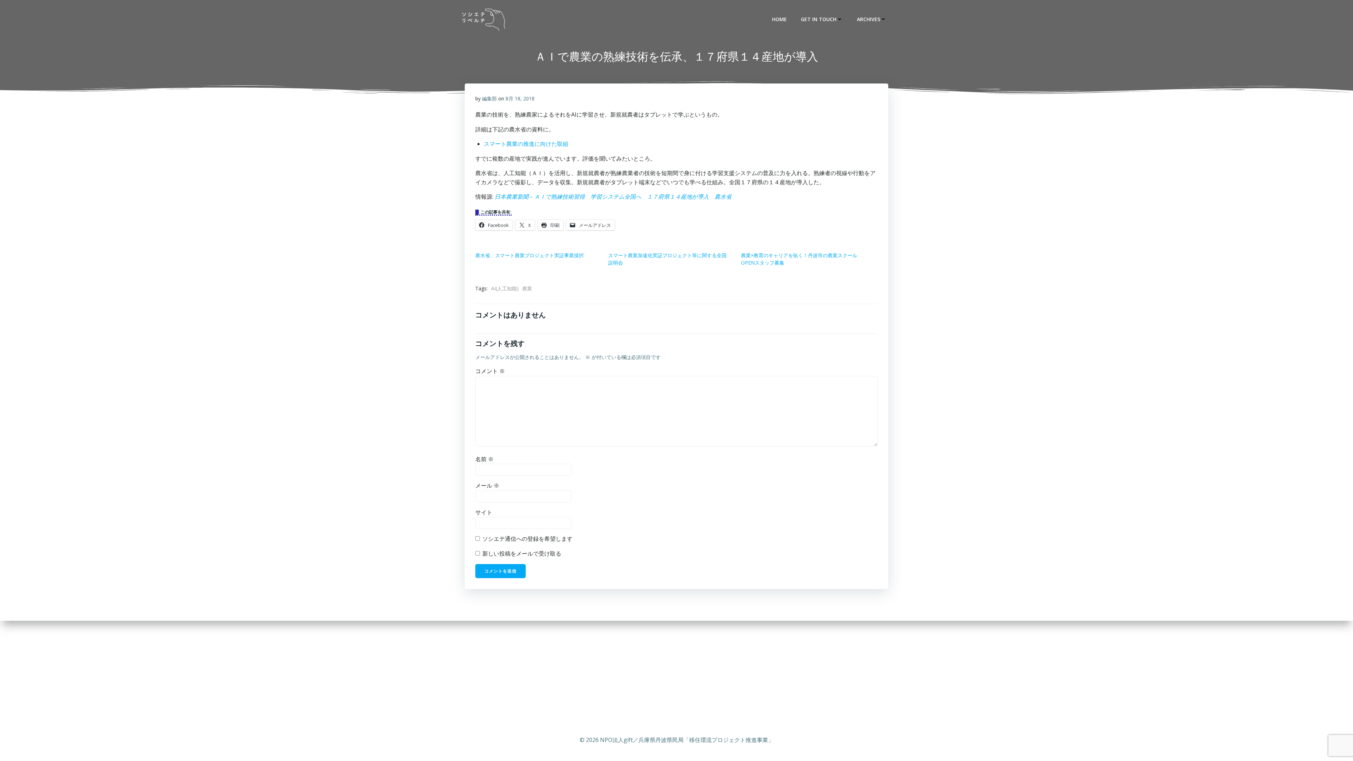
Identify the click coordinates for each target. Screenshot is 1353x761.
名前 (484, 459)
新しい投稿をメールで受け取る (521, 553)
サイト (483, 512)
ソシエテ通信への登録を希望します (527, 539)
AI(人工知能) (505, 288)
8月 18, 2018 (520, 98)
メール (487, 485)
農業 (527, 288)
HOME (779, 19)
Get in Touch (818, 19)
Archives (868, 19)
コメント (490, 371)
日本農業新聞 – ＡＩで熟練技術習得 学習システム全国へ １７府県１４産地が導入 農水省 (613, 196)
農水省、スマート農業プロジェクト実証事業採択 (529, 255)
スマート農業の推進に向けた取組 (526, 144)
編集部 (489, 98)
